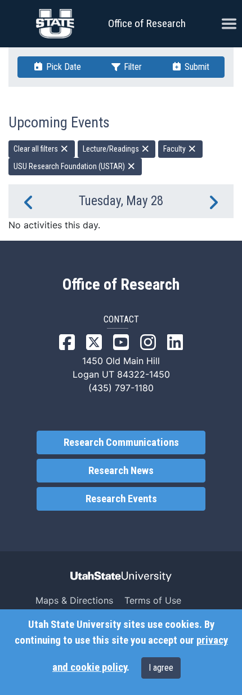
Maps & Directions (74, 600)
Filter (132, 66)
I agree (161, 667)
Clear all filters (37, 148)
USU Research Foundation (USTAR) (70, 166)
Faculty (175, 148)
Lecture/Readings (112, 148)
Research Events (121, 499)
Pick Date (62, 66)
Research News (121, 470)
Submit (195, 66)
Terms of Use (152, 600)
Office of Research (147, 23)
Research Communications (121, 442)
